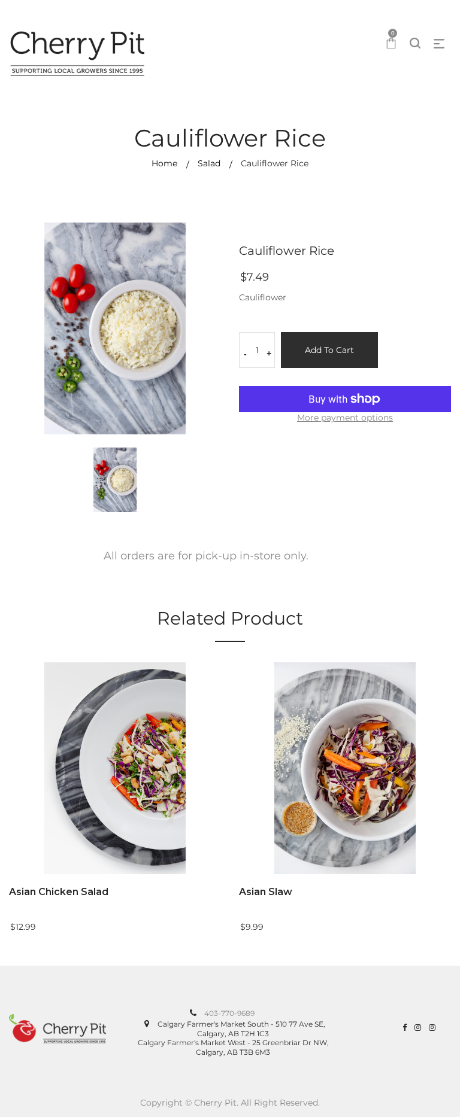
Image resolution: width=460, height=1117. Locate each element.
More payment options (345, 417)
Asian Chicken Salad (58, 891)
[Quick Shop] (223, 781)
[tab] (206, 560)
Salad (209, 163)
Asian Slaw (265, 891)
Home (164, 163)
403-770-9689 (229, 1013)
